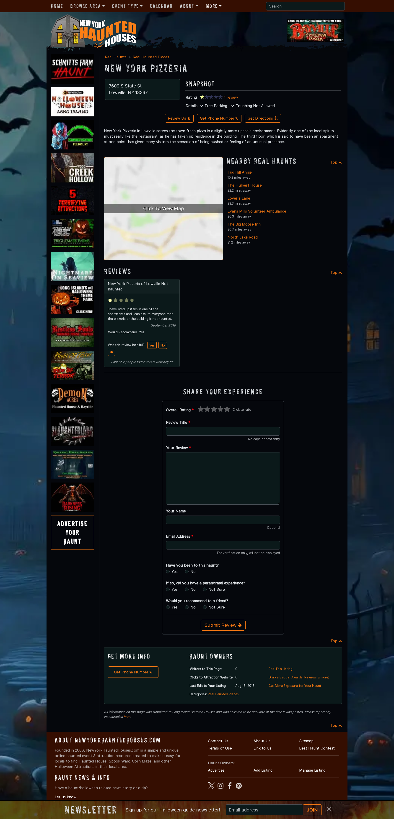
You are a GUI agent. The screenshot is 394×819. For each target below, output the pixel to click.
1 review (231, 97)
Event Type (125, 6)
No (163, 345)
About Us (262, 741)
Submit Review (221, 625)
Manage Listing (312, 770)
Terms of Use (220, 748)
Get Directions (261, 118)
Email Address (179, 536)
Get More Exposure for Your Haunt (295, 686)
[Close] (329, 809)
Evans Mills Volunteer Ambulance (257, 211)
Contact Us (218, 741)
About (187, 6)
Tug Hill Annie (240, 172)
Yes (152, 345)
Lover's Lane (239, 198)
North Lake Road (243, 237)
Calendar (161, 6)
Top (334, 162)
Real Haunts (116, 57)
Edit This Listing (281, 669)
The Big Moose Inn (244, 224)
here (127, 717)
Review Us (177, 118)
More (212, 6)
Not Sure (216, 589)
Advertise (216, 770)
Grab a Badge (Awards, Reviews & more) (299, 677)
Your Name (176, 511)
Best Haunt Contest (317, 748)
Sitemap (306, 741)
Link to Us (263, 748)
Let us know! (66, 797)
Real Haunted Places (151, 57)
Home (57, 6)
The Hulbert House (245, 185)
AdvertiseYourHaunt (72, 532)
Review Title (178, 422)
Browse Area (85, 6)
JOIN (312, 810)
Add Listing (263, 770)
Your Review (178, 447)
